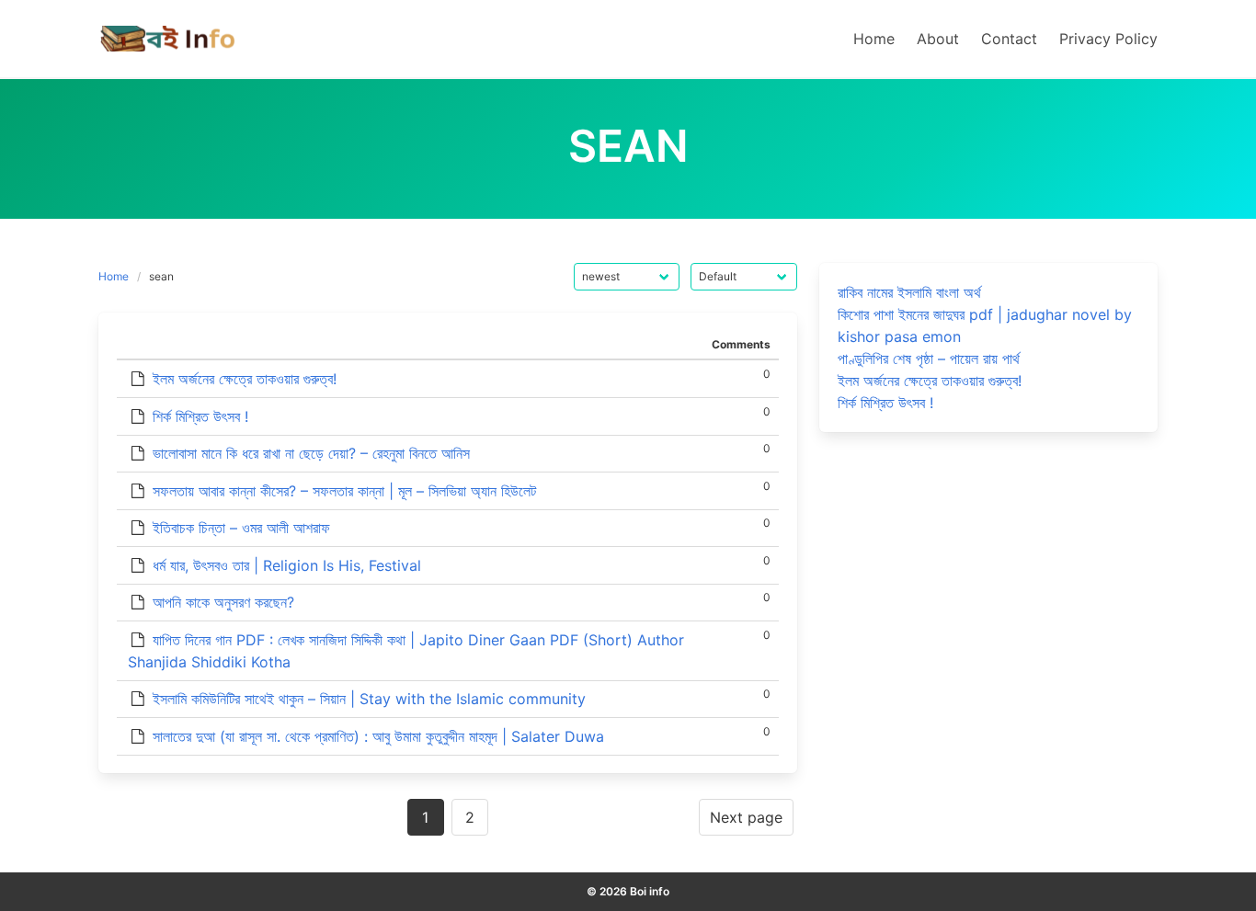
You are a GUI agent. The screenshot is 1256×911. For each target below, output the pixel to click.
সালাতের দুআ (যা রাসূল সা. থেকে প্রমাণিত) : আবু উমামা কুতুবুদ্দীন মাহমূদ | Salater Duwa (378, 736)
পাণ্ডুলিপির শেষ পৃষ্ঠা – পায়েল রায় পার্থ (929, 358)
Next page (746, 817)
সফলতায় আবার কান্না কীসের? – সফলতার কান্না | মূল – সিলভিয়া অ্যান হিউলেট (344, 491)
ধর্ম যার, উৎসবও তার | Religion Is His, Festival (287, 565)
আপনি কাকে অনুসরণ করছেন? (223, 602)
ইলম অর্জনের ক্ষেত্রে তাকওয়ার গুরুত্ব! (245, 379)
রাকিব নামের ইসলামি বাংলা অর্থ (909, 292)
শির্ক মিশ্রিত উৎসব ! (200, 416)
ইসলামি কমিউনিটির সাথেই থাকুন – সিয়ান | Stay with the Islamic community (369, 698)
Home (113, 276)
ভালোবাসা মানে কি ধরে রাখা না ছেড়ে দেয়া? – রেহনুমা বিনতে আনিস (311, 453)
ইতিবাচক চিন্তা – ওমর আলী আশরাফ (241, 527)
